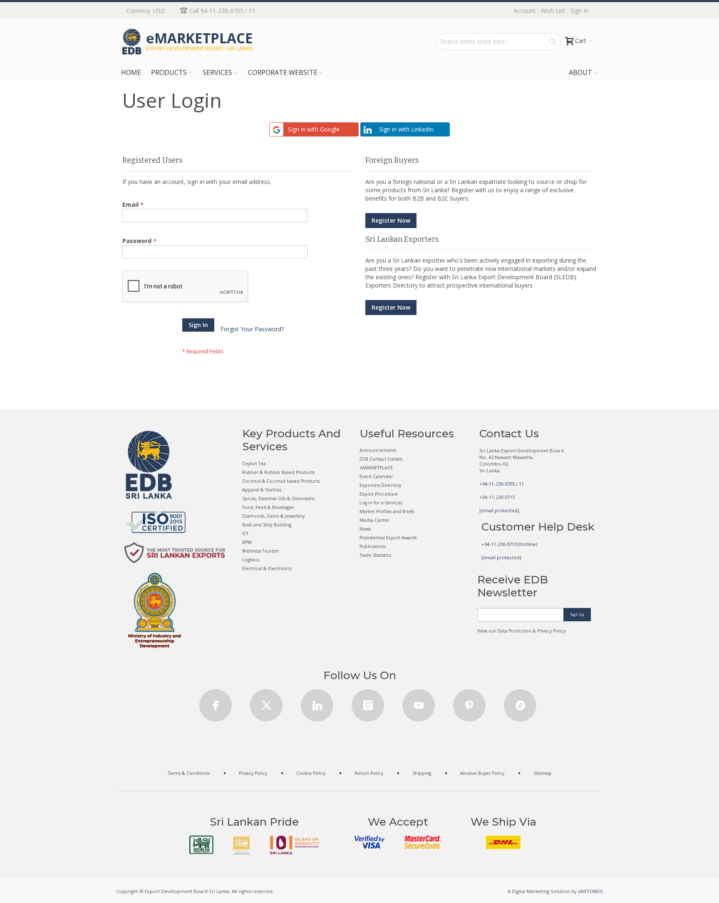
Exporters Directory (380, 485)
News (365, 529)
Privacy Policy (253, 773)
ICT (245, 533)
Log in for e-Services (381, 503)
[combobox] (498, 41)
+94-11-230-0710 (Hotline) (509, 544)
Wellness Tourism (260, 551)
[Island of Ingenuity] (294, 845)
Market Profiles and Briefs (387, 511)
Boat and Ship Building (266, 525)
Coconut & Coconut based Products (281, 481)
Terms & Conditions (189, 773)
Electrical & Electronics (267, 568)
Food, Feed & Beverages (268, 507)
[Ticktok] (520, 703)
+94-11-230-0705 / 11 (501, 484)
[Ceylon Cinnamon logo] (241, 845)
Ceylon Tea (254, 463)
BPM (247, 542)
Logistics (251, 560)
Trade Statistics (375, 555)
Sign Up (577, 614)
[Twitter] (266, 703)
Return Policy (369, 773)
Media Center (374, 520)
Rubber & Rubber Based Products (278, 472)
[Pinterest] (469, 703)
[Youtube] (418, 703)
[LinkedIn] (317, 703)
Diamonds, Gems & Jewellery (273, 516)
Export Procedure (379, 494)
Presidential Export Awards (388, 538)
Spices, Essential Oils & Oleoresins (278, 498)
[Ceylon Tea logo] (201, 845)
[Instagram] (368, 703)
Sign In (579, 11)
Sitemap (542, 773)
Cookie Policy (310, 773)
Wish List (553, 11)
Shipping (421, 773)
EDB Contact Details (381, 459)
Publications (373, 546)
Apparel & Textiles (261, 490)
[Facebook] (215, 703)
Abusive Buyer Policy (482, 773)
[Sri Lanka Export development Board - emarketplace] (187, 42)
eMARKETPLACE (376, 468)
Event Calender (376, 476)
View (482, 631)
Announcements (378, 450)
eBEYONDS (590, 891)
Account (524, 11)
